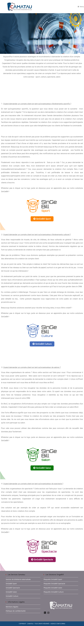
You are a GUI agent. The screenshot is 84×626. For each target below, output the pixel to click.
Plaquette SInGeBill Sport (53, 579)
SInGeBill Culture (12, 596)
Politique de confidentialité (15, 611)
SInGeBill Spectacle (13, 588)
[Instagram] (48, 613)
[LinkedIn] (45, 613)
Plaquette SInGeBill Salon (53, 588)
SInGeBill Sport (11, 584)
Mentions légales (12, 607)
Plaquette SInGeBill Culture (54, 592)
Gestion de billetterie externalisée (18, 579)
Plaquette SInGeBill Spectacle (54, 584)
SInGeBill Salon (11, 592)
